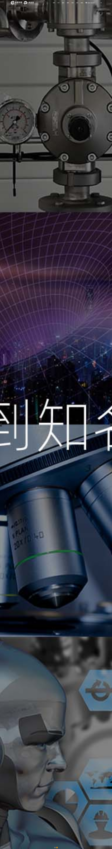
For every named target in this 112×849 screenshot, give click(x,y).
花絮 (72, 2)
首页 (54, 2)
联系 (82, 2)
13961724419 (90, 3)
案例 (68, 2)
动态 (77, 2)
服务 (63, 2)
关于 (58, 2)
